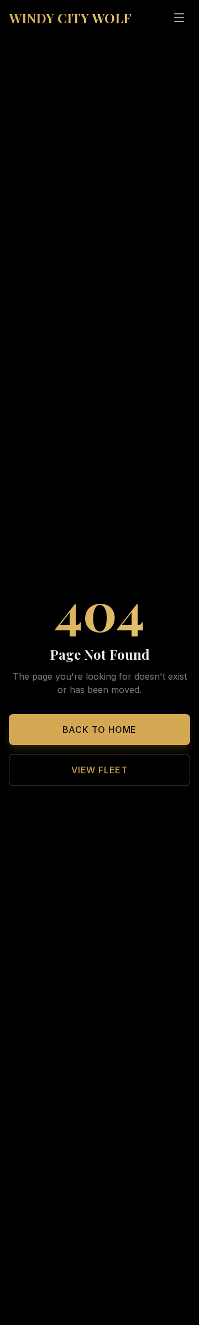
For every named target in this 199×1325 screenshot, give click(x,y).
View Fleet (99, 770)
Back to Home (99, 729)
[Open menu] (179, 18)
